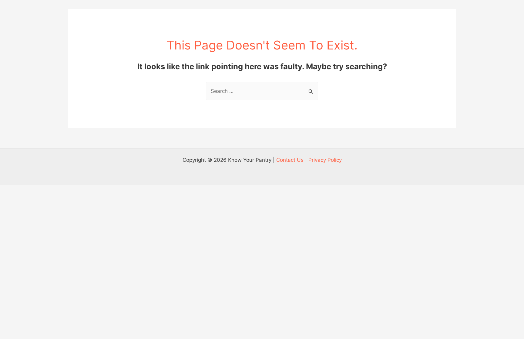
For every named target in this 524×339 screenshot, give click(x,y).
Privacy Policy (325, 160)
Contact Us (290, 160)
